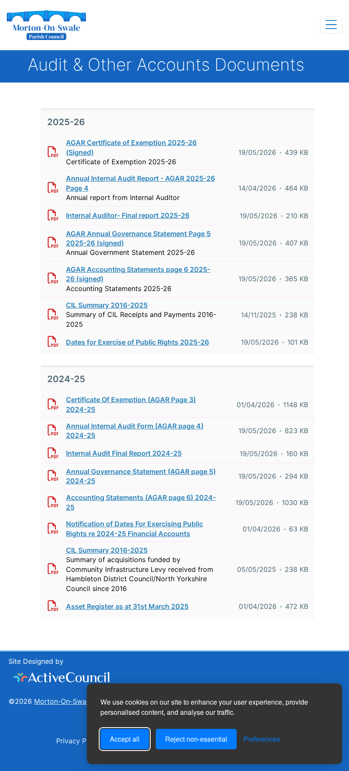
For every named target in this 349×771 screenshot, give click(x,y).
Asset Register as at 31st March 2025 (127, 606)
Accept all (125, 739)
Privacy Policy (78, 741)
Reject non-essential (196, 739)
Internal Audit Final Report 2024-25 (124, 453)
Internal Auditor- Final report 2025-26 (127, 215)
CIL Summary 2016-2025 (107, 305)
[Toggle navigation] (331, 25)
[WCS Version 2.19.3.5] (62, 677)
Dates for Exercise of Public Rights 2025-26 (137, 342)
